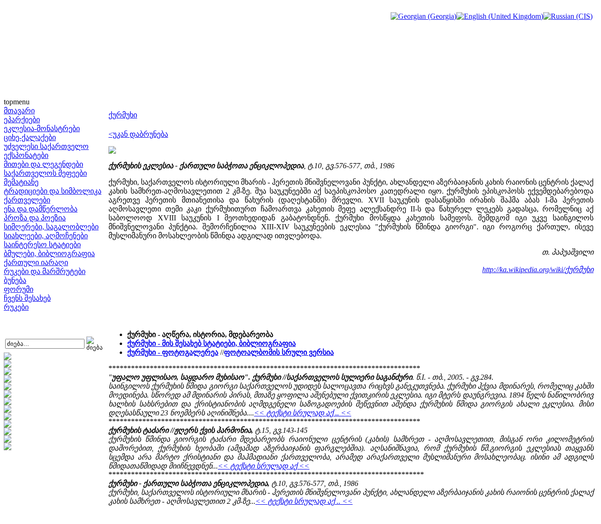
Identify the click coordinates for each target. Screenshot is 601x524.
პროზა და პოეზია (35, 218)
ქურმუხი (122, 115)
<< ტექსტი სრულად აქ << (263, 466)
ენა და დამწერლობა (40, 209)
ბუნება (15, 280)
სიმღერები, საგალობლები (51, 227)
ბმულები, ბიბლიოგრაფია (49, 254)
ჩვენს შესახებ (27, 298)
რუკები (16, 307)
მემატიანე (21, 182)
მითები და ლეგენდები (43, 164)
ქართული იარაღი (36, 262)
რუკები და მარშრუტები (44, 271)
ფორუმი (18, 289)
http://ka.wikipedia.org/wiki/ (523, 270)
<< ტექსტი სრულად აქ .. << (302, 413)
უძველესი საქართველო (46, 146)
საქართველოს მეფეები (45, 173)
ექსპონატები (26, 155)
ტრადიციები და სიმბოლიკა (52, 191)
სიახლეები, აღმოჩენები (46, 236)
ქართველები (27, 200)
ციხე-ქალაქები (30, 137)
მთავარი (19, 111)
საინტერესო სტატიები (42, 245)
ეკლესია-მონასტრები (42, 129)
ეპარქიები (22, 120)
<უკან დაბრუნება (138, 134)
